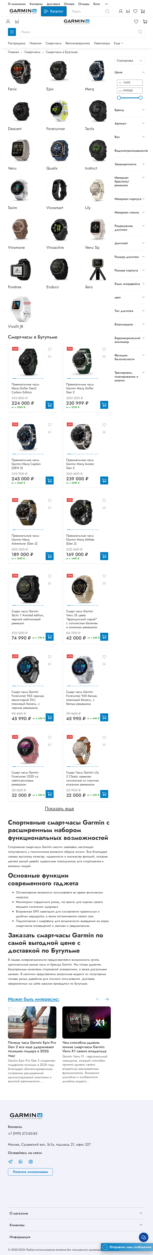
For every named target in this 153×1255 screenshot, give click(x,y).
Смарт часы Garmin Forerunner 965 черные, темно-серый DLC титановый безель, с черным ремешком (28, 700)
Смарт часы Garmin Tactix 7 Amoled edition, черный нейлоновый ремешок (28, 617)
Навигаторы (102, 43)
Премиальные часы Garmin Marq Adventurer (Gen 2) (25, 539)
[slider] (119, 98)
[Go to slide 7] (38, 377)
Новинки (35, 43)
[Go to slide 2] (18, 377)
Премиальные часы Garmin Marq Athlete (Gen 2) (80, 539)
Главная (13, 52)
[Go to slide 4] (26, 377)
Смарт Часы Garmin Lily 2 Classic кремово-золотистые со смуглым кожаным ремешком (82, 778)
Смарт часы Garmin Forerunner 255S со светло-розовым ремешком (25, 778)
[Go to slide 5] (30, 377)
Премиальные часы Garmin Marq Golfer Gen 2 (80, 388)
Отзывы (83, 4)
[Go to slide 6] (34, 377)
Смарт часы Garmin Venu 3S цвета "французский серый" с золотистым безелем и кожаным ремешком (82, 619)
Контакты (36, 4)
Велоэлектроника (78, 43)
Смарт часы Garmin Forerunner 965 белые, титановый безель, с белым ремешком (82, 698)
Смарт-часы (53, 43)
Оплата (69, 4)
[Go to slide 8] (42, 377)
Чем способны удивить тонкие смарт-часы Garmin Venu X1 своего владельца (84, 1047)
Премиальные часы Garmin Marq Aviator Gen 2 (80, 464)
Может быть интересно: (33, 999)
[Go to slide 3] (22, 377)
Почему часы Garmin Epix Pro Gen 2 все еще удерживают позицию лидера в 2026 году (32, 1049)
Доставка (53, 4)
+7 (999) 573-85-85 (22, 1133)
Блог (96, 4)
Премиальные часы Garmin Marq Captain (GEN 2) (26, 464)
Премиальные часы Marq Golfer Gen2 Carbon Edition (25, 388)
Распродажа (16, 43)
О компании (17, 4)
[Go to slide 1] (14, 377)
